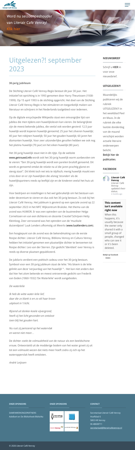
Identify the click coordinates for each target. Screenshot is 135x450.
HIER (115, 67)
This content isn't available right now (113, 206)
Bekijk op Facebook (110, 255)
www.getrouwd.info (20, 157)
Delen (108, 258)
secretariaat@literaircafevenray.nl (106, 428)
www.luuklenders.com (80, 225)
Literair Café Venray (118, 179)
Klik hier (13, 29)
